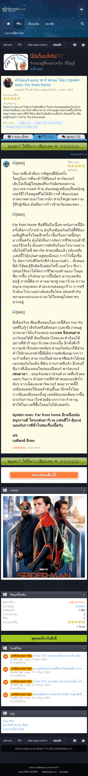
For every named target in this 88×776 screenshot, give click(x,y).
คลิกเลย (36, 69)
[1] (62, 146)
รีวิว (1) (47, 137)
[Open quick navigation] (74, 45)
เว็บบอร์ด (33, 23)
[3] (69, 146)
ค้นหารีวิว (8, 721)
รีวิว (19, 23)
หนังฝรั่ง (19, 89)
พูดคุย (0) (73, 137)
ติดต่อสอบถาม (49, 772)
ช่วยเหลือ (63, 772)
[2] (66, 146)
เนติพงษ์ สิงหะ (49, 89)
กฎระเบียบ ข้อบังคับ (28, 771)
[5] (77, 146)
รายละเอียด (20, 137)
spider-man (25, 123)
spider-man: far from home (48, 123)
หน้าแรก (8, 24)
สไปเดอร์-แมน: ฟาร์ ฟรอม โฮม (21, 127)
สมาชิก (49, 23)
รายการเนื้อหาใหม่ (14, 729)
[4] (73, 146)
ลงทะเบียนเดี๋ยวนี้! (44, 475)
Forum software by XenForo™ (44, 767)
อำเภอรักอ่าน (17, 662)
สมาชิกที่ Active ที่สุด (15, 725)
